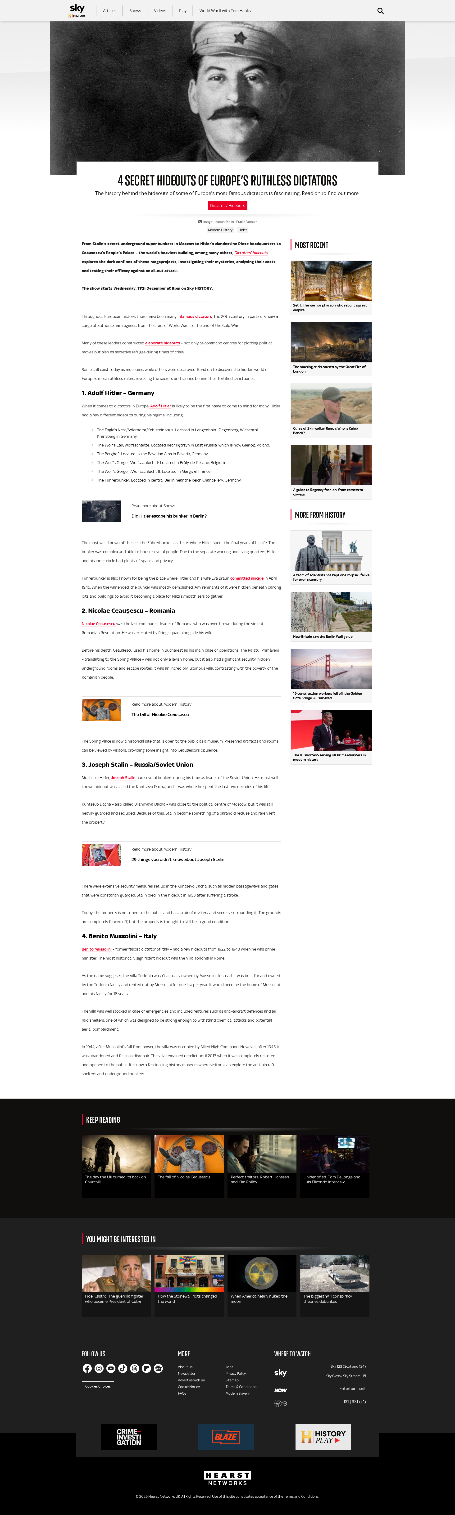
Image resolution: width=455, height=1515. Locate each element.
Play (183, 10)
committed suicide (247, 578)
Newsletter (186, 1373)
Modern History (220, 230)
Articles (109, 10)
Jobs (229, 1367)
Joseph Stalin (123, 777)
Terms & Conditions (241, 1387)
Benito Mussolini (97, 949)
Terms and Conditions (301, 1496)
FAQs (182, 1393)
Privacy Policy (236, 1373)
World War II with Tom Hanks (225, 10)
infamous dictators (194, 316)
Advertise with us (191, 1380)
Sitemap (232, 1380)
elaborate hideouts (162, 343)
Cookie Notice (189, 1387)
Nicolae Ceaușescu (99, 623)
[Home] (77, 10)
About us (185, 1367)
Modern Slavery (238, 1393)
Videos (160, 10)
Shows (135, 10)
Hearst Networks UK (164, 1496)
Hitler (242, 230)
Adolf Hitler (160, 406)
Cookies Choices (98, 1386)
